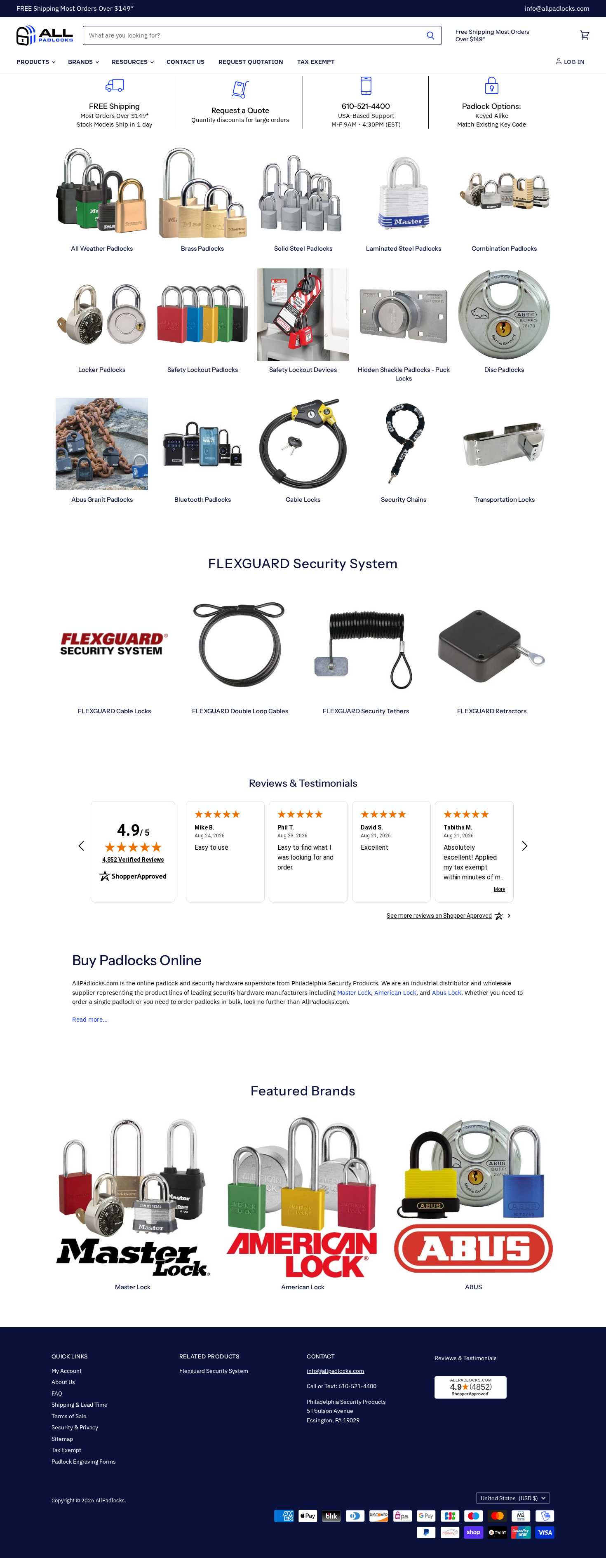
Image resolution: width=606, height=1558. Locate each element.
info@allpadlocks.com (557, 8)
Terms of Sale (69, 1416)
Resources (130, 61)
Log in (573, 61)
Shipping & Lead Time (80, 1404)
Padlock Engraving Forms (84, 1461)
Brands (81, 61)
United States (509, 1498)
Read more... (90, 1019)
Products (33, 61)
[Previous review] (81, 846)
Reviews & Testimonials (466, 1358)
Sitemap (62, 1439)
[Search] (431, 35)
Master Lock (354, 992)
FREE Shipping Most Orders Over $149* (75, 8)
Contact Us (185, 61)
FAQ (57, 1393)
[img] (133, 846)
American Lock (395, 992)
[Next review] (525, 846)
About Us (63, 1382)
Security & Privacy (75, 1427)
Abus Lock (446, 992)
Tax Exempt (316, 61)
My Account (67, 1371)
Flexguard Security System (213, 1371)
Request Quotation (250, 61)
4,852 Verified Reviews (133, 859)
